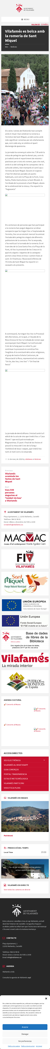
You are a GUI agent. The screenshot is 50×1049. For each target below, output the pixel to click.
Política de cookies (14, 1046)
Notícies (14, 47)
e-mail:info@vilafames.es (13, 524)
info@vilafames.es (14, 957)
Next (7, 487)
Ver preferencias (25, 1041)
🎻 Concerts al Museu (12, 704)
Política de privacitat (28, 1046)
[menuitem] (25, 760)
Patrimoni (8, 835)
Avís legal (39, 1046)
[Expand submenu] (44, 760)
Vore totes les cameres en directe (17, 889)
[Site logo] (25, 11)
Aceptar (25, 1027)
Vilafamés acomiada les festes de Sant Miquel (12, 477)
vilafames (29, 459)
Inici (6, 47)
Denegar (25, 1034)
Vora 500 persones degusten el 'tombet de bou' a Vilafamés (13, 495)
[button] (46, 998)
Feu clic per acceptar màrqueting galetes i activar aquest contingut (25, 868)
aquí (29, 977)
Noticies (38, 459)
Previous (9, 471)
